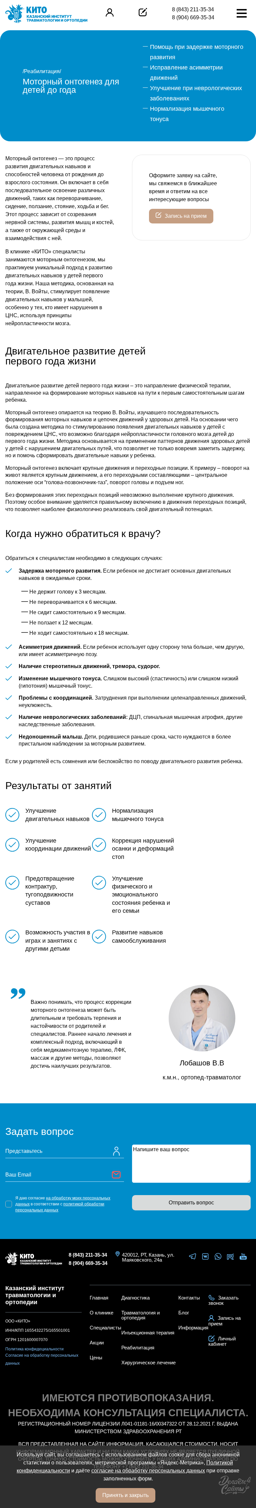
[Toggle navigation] (242, 14)
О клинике (101, 1312)
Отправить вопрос (191, 1202)
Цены (96, 1357)
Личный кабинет (222, 1341)
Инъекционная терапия (147, 1332)
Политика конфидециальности (34, 1349)
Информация (193, 1327)
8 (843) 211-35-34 (193, 9)
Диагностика (135, 1298)
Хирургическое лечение (148, 1362)
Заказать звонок (223, 1300)
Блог (183, 1312)
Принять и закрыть (125, 1495)
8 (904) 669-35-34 (193, 17)
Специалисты (105, 1327)
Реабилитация (42, 71)
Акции (97, 1342)
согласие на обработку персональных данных (148, 1470)
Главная (99, 1298)
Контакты (189, 1298)
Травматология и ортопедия (140, 1315)
